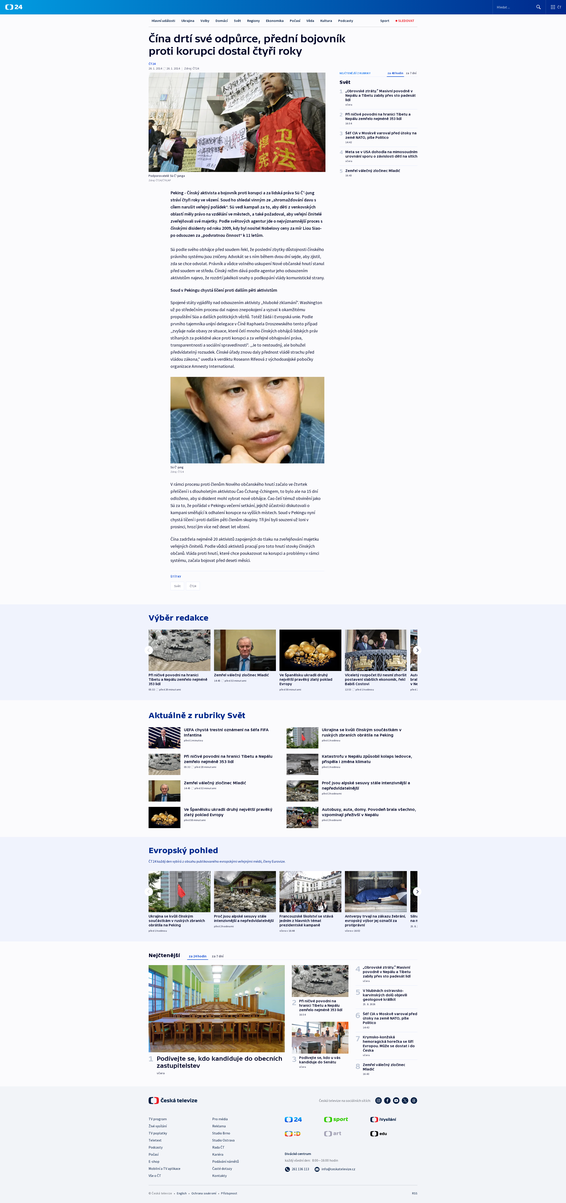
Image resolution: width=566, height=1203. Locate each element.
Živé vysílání (158, 1126)
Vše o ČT (155, 1175)
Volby (205, 20)
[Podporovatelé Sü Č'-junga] (237, 122)
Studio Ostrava (223, 1140)
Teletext (155, 1140)
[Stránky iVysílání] (383, 1119)
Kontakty (219, 1175)
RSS (414, 1193)
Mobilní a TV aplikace (164, 1168)
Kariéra (217, 1154)
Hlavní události (163, 20)
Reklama (219, 1126)
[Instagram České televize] (378, 1100)
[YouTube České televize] (396, 1100)
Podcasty (345, 20)
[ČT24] (13, 7)
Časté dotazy (222, 1168)
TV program (158, 1119)
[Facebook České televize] (387, 1100)
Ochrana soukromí (203, 1193)
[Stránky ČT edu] (378, 1133)
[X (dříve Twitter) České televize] (405, 1100)
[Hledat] (539, 7)
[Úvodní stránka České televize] (173, 1100)
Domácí (222, 20)
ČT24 (152, 64)
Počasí (295, 20)
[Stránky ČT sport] (336, 1119)
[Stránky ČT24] (293, 1119)
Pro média (220, 1119)
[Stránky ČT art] (332, 1133)
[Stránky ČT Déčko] (292, 1133)
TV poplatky (158, 1133)
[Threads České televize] (413, 1100)
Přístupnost (229, 1193)
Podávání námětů (225, 1161)
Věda (310, 20)
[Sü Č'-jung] (247, 420)
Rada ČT (218, 1147)
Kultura (326, 20)
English (181, 1193)
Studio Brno (221, 1133)
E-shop (154, 1161)
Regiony (253, 20)
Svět (237, 20)
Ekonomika (275, 20)
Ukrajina (187, 20)
